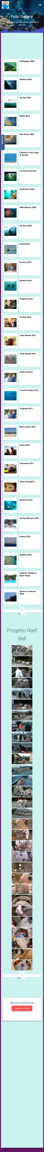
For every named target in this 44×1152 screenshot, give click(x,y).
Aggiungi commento (22, 1008)
